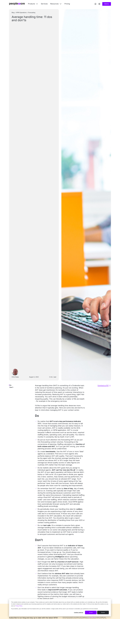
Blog (13, 12)
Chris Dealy (15, 377)
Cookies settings (78, 612)
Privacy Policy (18, 605)
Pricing (67, 4)
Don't (11, 387)
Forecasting (31, 12)
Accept (91, 612)
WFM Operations (21, 12)
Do (10, 385)
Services (44, 4)
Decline (103, 612)
